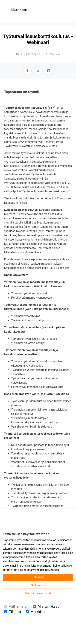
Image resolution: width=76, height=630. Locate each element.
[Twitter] (38, 71)
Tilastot (15, 612)
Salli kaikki (38, 577)
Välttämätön (18, 606)
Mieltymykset (48, 606)
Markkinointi (39, 612)
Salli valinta (38, 585)
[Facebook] (27, 71)
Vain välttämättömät (38, 593)
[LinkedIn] (48, 71)
